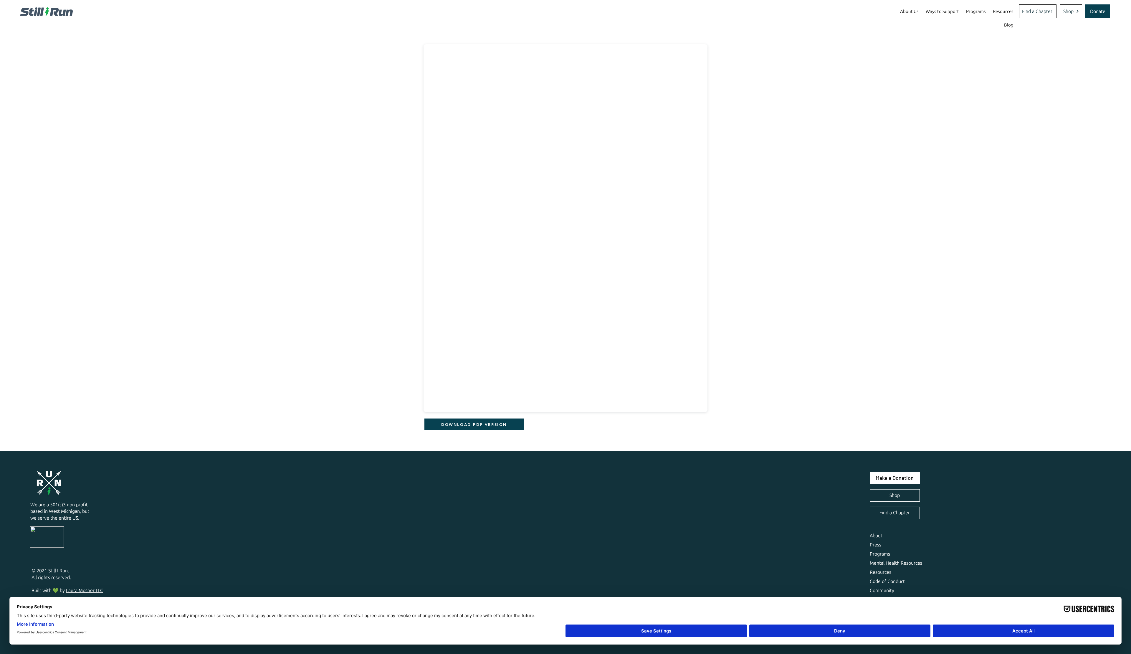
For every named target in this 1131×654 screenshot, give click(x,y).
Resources (880, 572)
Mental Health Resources (896, 563)
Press (875, 545)
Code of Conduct (887, 581)
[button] (909, 11)
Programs (880, 554)
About (876, 535)
